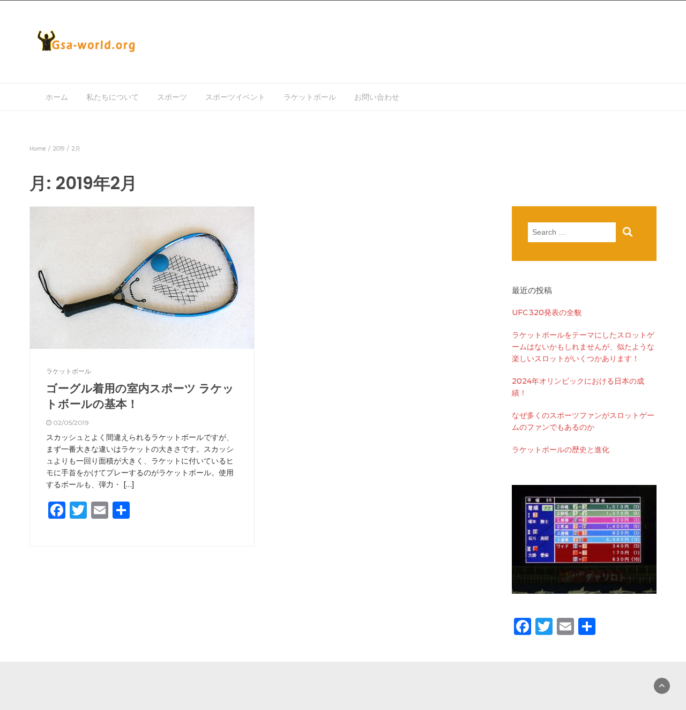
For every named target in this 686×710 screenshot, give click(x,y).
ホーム (57, 97)
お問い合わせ (376, 97)
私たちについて (112, 97)
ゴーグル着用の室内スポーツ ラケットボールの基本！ (140, 395)
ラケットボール (310, 97)
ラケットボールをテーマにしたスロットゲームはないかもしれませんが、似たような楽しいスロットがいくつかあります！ (583, 346)
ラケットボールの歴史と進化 (560, 449)
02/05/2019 (71, 422)
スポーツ (172, 97)
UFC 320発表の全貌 (546, 312)
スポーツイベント (235, 97)
